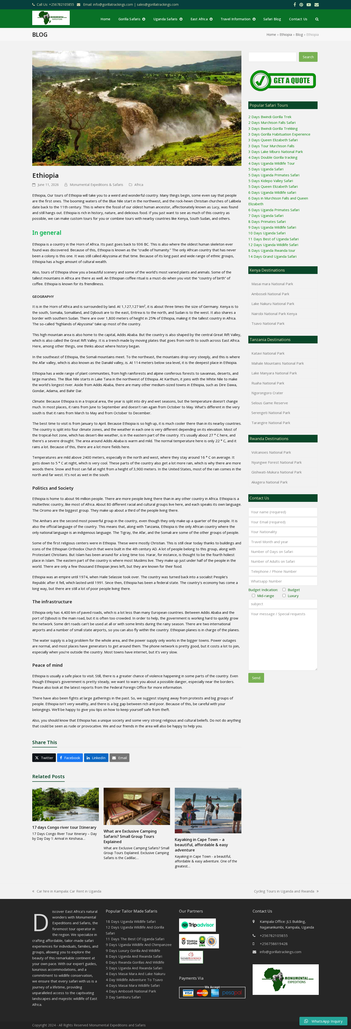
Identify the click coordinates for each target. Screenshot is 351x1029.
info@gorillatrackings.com (280, 951)
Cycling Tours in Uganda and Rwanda (284, 891)
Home (271, 34)
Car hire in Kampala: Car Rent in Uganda (66, 891)
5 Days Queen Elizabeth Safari (273, 186)
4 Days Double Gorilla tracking (273, 157)
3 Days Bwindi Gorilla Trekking (273, 128)
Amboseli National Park (270, 293)
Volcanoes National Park (271, 452)
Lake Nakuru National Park (272, 303)
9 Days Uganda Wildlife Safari (272, 227)
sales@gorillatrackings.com (158, 4)
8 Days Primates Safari (267, 221)
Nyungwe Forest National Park (276, 462)
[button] (317, 19)
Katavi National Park (267, 353)
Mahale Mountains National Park (277, 363)
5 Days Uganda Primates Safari (273, 175)
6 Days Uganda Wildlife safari (272, 192)
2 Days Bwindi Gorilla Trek (269, 116)
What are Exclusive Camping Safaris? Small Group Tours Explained (130, 836)
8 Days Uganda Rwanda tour (271, 250)
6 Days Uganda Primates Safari (273, 209)
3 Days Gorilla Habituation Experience (279, 134)
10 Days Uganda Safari (267, 233)
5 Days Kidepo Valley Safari (270, 180)
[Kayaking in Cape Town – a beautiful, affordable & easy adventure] (208, 810)
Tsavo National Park (267, 323)
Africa (138, 184)
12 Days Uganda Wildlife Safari (273, 244)
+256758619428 (274, 943)
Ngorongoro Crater (267, 392)
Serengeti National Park (270, 412)
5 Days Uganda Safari (265, 169)
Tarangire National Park (270, 422)
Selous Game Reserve (269, 402)
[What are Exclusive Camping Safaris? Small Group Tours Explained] (137, 805)
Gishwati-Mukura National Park (276, 472)
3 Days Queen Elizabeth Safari (273, 139)
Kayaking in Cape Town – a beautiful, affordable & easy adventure (201, 845)
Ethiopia (286, 34)
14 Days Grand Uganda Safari (272, 256)
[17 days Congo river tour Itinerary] (65, 804)
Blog (299, 34)
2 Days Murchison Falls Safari (272, 122)
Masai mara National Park (272, 283)
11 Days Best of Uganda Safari (273, 238)
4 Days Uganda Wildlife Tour (271, 163)
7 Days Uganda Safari (265, 215)
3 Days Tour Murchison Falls (271, 145)
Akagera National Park (269, 482)
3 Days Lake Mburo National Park (275, 151)
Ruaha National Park (267, 383)
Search (308, 56)
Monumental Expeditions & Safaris (96, 184)
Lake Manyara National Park (274, 373)
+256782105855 (274, 935)
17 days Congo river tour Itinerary (64, 827)
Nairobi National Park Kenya (274, 313)
